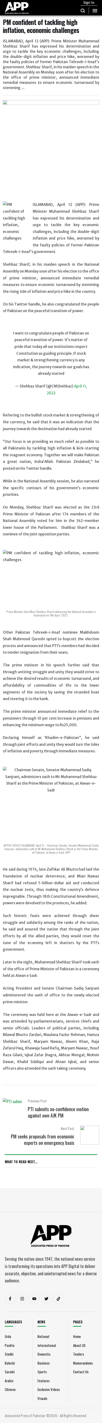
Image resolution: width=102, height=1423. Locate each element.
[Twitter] (46, 1299)
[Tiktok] (58, 1299)
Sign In (88, 2)
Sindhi (9, 1354)
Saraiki (10, 1371)
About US (79, 1345)
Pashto (9, 1345)
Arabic (9, 1380)
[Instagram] (22, 1299)
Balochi (10, 1363)
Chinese (10, 1389)
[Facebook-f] (10, 1299)
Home (77, 1336)
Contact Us (80, 1371)
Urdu (8, 1336)
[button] (82, 10)
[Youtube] (34, 1299)
